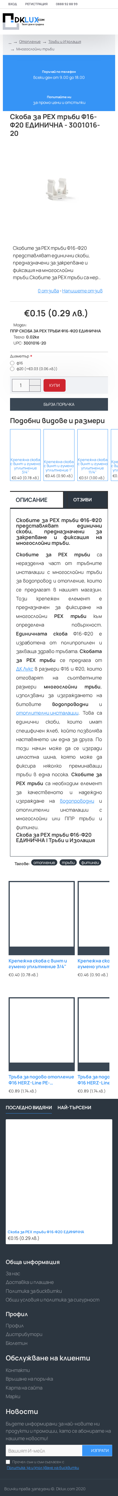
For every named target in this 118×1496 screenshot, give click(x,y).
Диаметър (19, 356)
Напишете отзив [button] (82, 291)
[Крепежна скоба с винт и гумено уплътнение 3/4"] (25, 442)
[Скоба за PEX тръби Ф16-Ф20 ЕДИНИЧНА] (59, 1172)
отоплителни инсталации (47, 712)
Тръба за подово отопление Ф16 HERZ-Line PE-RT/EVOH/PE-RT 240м (41, 1080)
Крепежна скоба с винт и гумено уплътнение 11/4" (93, 466)
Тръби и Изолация (64, 41)
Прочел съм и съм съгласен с (43, 1464)
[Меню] (72, 22)
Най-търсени (74, 1108)
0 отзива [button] (48, 291)
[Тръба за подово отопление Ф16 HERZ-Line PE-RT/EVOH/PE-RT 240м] (42, 1030)
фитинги (90, 862)
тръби (68, 862)
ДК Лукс (24, 668)
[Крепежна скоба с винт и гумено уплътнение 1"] (59, 442)
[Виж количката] (110, 22)
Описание (32, 500)
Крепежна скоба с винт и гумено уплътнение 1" (59, 466)
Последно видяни (29, 1108)
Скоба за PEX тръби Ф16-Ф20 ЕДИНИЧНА (46, 1231)
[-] (34, 388)
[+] (34, 382)
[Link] (23, 22)
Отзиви (82, 499)
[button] (55, 385)
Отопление (30, 41)
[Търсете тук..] (96, 22)
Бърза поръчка (59, 404)
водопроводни (77, 801)
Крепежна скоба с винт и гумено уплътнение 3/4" (25, 466)
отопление (44, 862)
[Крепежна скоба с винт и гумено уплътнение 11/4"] (93, 442)
